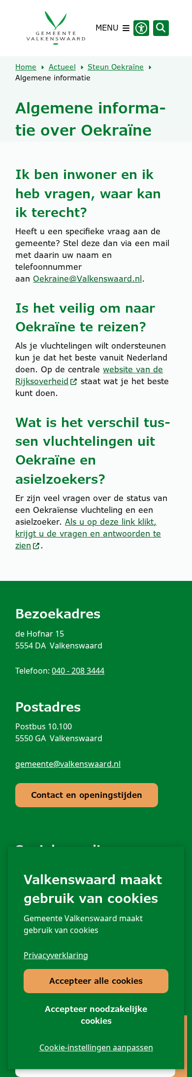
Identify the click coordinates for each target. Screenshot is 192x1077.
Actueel (62, 67)
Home (25, 67)
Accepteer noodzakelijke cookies (96, 1015)
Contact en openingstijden (86, 795)
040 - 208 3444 (78, 670)
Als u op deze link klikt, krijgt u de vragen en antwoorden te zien (88, 534)
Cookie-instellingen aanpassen (96, 1047)
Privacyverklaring (56, 955)
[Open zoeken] (161, 28)
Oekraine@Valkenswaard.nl (87, 279)
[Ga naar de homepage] (55, 28)
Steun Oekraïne (116, 67)
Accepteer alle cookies (96, 981)
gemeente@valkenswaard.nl (68, 763)
